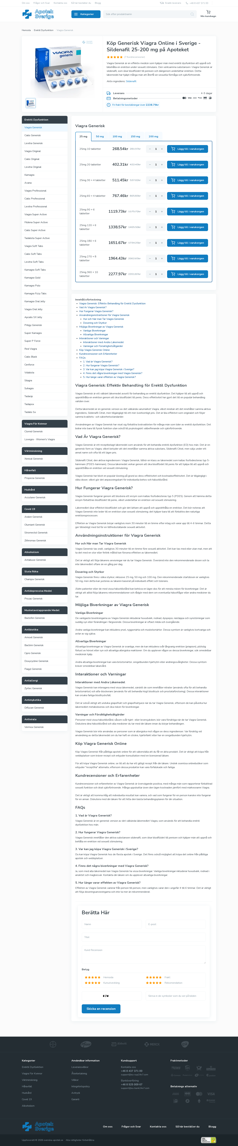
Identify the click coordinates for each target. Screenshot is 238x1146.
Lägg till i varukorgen (191, 149)
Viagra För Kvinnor (32, 1073)
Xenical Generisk (33, 459)
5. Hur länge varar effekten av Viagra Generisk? (109, 377)
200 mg (153, 136)
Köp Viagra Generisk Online (94, 350)
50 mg (100, 136)
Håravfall (27, 1086)
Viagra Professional (35, 191)
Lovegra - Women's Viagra (39, 439)
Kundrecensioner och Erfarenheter (98, 354)
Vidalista (29, 372)
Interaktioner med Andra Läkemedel (103, 342)
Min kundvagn (208, 16)
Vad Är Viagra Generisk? (93, 307)
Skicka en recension (101, 1009)
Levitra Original (32, 167)
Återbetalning (79, 1073)
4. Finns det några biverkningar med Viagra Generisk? (112, 373)
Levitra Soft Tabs (34, 262)
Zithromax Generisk (35, 540)
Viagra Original (32, 151)
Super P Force (32, 341)
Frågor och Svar (42, 3)
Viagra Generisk (33, 127)
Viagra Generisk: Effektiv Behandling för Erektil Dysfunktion (112, 303)
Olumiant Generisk (34, 525)
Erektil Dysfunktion (32, 1067)
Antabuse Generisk (35, 560)
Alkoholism (28, 1106)
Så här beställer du (81, 3)
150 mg (135, 136)
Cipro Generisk (32, 653)
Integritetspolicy (80, 1086)
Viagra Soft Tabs (33, 246)
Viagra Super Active (35, 214)
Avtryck (75, 1093)
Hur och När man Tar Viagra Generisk (103, 319)
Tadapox (29, 404)
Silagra (28, 380)
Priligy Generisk (33, 325)
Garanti (75, 1099)
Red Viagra (30, 349)
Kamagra (29, 175)
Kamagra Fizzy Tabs (35, 293)
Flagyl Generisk (33, 669)
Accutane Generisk (34, 497)
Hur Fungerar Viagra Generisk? (96, 311)
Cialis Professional (34, 198)
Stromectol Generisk (36, 532)
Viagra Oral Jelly (33, 309)
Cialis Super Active (34, 230)
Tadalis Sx (30, 412)
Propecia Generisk (34, 478)
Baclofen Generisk (34, 618)
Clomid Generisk (33, 431)
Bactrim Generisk (34, 645)
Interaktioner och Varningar (94, 338)
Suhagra (29, 388)
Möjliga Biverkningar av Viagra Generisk (101, 327)
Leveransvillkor (79, 1067)
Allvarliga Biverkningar (95, 334)
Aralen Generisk (33, 517)
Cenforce (29, 364)
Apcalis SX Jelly (33, 317)
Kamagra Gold (32, 277)
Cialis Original (31, 159)
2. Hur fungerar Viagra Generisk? (101, 365)
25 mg (83, 136)
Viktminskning (29, 1080)
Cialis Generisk (32, 135)
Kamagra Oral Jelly (34, 301)
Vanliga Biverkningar (94, 330)
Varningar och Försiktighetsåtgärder (103, 346)
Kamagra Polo (32, 285)
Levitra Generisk (33, 143)
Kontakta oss (60, 3)
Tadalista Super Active (37, 238)
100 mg (117, 136)
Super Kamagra (33, 333)
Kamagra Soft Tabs (35, 270)
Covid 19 (27, 1099)
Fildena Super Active (36, 222)
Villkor (75, 1080)
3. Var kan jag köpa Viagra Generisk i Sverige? (108, 369)
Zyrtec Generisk (33, 688)
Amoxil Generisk (33, 637)
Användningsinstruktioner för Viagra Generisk (104, 315)
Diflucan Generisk (34, 708)
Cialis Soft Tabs (33, 254)
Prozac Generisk (33, 598)
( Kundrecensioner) (134, 57)
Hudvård (26, 1093)
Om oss (26, 3)
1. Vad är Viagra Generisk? (98, 361)
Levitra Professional (35, 206)
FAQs (82, 358)
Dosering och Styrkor (95, 323)
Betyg (85, 969)
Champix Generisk (34, 579)
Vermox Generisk (34, 727)
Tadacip (28, 396)
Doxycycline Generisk (36, 661)
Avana (28, 183)
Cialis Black (30, 357)
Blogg (98, 3)
